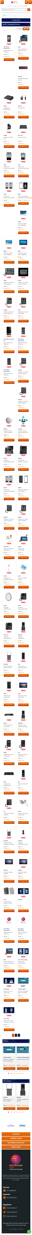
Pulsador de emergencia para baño (8, 578)
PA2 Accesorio (22, 137)
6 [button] (23, 1073)
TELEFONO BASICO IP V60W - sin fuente (23, 461)
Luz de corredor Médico (22, 578)
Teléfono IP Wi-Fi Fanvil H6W (8, 755)
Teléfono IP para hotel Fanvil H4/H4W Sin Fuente (22, 755)
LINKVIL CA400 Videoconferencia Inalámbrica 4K (23, 431)
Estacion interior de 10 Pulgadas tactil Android (22, 254)
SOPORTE (16, 1134)
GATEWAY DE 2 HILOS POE (8, 725)
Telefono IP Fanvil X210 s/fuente (9, 283)
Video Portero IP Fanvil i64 (22, 343)
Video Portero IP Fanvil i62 (8, 374)
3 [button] (14, 1073)
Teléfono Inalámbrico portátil (21, 637)
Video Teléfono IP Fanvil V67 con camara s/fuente (23, 50)
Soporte (14, 6)
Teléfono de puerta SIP (7, 696)
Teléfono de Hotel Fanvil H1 (9, 814)
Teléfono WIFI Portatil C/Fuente (23, 725)
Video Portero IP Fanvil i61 (8, 343)
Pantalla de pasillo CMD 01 (23, 79)
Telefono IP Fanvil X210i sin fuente (23, 283)
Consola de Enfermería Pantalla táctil (22, 549)
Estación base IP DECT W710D (8, 667)
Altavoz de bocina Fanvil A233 (23, 814)
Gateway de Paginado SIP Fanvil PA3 (7, 784)
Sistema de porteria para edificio (21, 962)
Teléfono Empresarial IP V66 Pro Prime (9, 461)
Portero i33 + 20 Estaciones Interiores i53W (8, 992)
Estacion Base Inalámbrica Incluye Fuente (9, 843)
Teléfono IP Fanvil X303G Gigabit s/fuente (23, 402)
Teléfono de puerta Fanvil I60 (22, 667)
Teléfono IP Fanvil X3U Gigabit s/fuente (23, 312)
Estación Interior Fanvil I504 (22, 696)
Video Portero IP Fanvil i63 (8, 51)
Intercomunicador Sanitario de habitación (8, 549)
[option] (9, 1057)
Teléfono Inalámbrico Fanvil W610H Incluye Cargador (23, 843)
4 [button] (17, 1073)
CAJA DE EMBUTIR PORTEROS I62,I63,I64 (23, 490)
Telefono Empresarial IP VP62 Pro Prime (8, 637)
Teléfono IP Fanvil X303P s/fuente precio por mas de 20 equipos (9, 520)
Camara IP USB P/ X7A (8, 138)
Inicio (4, 15)
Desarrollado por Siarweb (16, 1229)
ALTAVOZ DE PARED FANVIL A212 (8, 902)
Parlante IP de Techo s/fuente (8, 431)
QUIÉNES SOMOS (16, 1138)
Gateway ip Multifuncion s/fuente (7, 108)
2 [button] (11, 1073)
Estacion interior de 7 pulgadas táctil (8, 254)
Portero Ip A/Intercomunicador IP (9, 167)
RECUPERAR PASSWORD (16, 1143)
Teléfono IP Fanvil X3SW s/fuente (9, 312)
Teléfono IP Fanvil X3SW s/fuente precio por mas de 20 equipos (23, 520)
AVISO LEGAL (16, 1147)
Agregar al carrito (9, 59)
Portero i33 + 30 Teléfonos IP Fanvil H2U (9, 1021)
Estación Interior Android (8, 872)
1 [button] (8, 1073)
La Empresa (8, 6)
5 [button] (20, 1073)
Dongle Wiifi (21, 108)
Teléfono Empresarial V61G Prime (22, 608)
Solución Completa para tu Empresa (23, 992)
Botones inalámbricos (7, 608)
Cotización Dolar (22, 6)
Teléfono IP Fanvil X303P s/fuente (23, 372)
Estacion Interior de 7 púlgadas (22, 224)
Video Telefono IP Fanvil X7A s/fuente (9, 962)
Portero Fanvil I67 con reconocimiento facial (23, 784)
